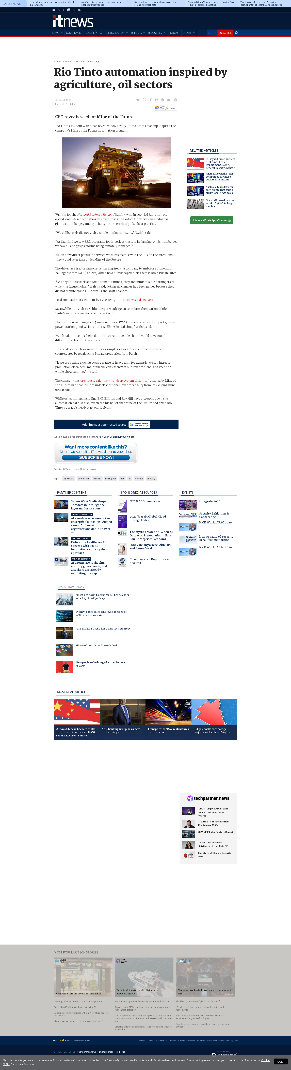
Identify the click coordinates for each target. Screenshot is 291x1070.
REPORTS (136, 32)
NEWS (55, 32)
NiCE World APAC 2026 (215, 523)
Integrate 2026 (209, 502)
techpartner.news (86, 1051)
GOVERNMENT (74, 32)
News (68, 61)
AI (101, 32)
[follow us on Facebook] (63, 9)
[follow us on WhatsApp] (74, 9)
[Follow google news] (164, 107)
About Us (153, 1040)
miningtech (110, 478)
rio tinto (139, 478)
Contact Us (143, 1040)
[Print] (175, 100)
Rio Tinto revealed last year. (135, 300)
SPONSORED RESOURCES (139, 492)
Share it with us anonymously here (114, 436)
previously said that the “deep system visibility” (114, 380)
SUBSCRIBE (225, 32)
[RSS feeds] (79, 9)
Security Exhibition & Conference (214, 515)
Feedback (190, 1040)
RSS (236, 1040)
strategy (151, 478)
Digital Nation (106, 1051)
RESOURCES (155, 32)
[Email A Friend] (169, 100)
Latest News (12, 3)
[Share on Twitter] (145, 100)
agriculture (68, 478)
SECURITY (91, 32)
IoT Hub (120, 1051)
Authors (181, 1040)
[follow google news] (69, 9)
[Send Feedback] (163, 100)
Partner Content (72, 492)
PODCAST (174, 32)
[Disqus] (114, 788)
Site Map (229, 1040)
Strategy (94, 61)
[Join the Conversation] (138, 100)
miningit (97, 478)
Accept (281, 1061)
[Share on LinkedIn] (157, 100)
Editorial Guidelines (167, 1040)
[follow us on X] (58, 9)
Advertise (201, 1040)
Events (187, 492)
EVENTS (187, 32)
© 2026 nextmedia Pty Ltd (78, 1040)
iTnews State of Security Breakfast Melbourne (216, 539)
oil (130, 478)
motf (122, 478)
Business (81, 61)
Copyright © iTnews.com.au (66, 469)
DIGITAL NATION (114, 32)
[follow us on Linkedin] (53, 9)
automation (83, 478)
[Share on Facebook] (151, 100)
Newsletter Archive (215, 1040)
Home (57, 61)
